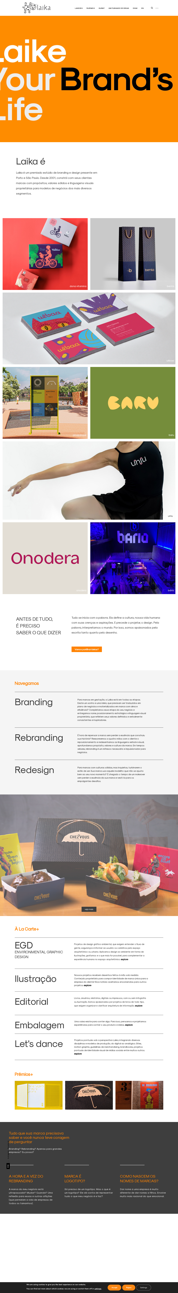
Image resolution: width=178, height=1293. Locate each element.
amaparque (79, 434)
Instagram (8, 1154)
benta (170, 286)
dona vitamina (78, 286)
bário (171, 590)
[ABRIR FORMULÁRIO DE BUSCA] (152, 8)
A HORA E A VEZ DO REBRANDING (26, 1178)
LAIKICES (79, 8)
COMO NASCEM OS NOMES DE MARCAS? (139, 1178)
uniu (170, 515)
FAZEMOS (91, 8)
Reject (128, 1287)
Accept (114, 1287)
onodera (81, 590)
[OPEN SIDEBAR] (156, 8)
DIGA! (135, 8)
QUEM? (102, 8)
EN (142, 8)
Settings (143, 1287)
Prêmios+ (24, 1074)
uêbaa (170, 360)
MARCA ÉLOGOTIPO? (75, 1178)
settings (97, 1289)
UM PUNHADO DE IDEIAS (119, 8)
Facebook (8, 1145)
